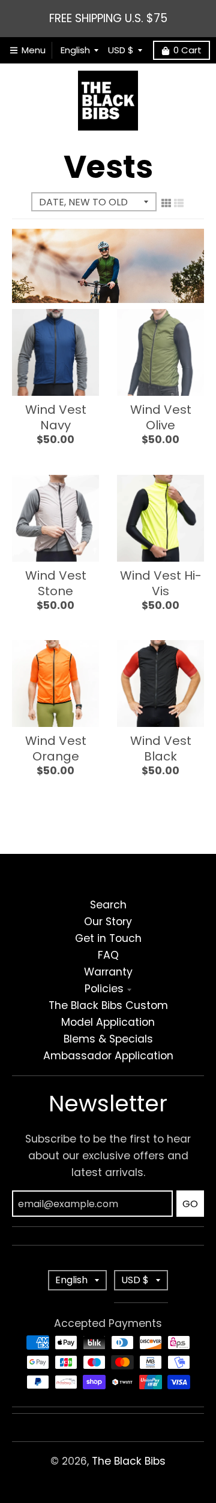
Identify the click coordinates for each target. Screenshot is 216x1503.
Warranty (108, 972)
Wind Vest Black (160, 748)
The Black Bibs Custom (108, 1005)
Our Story (108, 921)
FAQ (108, 955)
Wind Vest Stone (55, 583)
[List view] (179, 203)
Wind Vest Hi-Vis (161, 583)
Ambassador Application (108, 1056)
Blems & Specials (108, 1039)
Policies (104, 988)
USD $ (121, 50)
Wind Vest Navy (55, 417)
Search (108, 905)
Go (190, 1204)
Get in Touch (108, 938)
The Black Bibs (129, 1461)
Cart (187, 50)
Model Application (108, 1022)
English (75, 50)
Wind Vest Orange (55, 748)
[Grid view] (166, 203)
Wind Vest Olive (160, 417)
